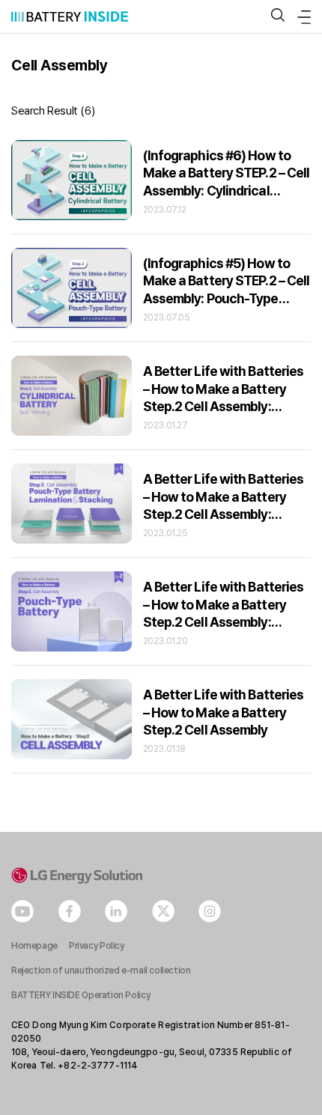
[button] (278, 16)
